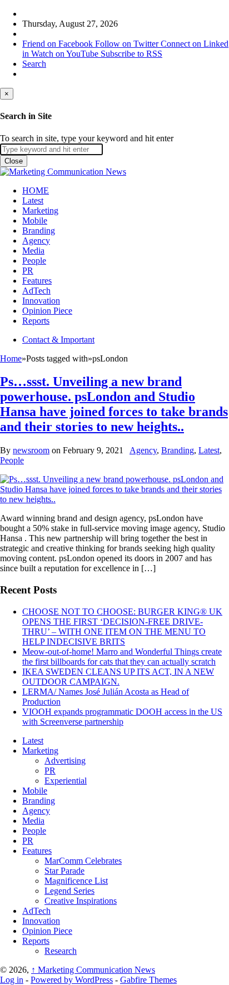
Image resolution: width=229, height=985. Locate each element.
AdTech (36, 290)
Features (37, 280)
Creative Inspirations (80, 900)
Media (33, 250)
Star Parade (64, 870)
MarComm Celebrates (83, 860)
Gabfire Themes (148, 979)
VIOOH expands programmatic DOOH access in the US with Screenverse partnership (122, 716)
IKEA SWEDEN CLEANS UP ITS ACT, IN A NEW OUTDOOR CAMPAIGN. (118, 676)
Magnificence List (76, 880)
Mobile (34, 220)
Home (11, 358)
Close (13, 161)
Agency (36, 240)
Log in (11, 979)
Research (60, 951)
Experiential (65, 780)
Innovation (41, 300)
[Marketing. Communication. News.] (63, 171)
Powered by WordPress (72, 979)
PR (27, 270)
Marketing (40, 210)
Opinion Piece (47, 310)
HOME (35, 190)
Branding (38, 230)
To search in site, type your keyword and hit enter (86, 138)
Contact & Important (58, 339)
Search (34, 63)
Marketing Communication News (93, 969)
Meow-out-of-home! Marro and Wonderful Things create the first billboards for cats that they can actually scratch (122, 656)
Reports (35, 320)
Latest (32, 200)
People (34, 260)
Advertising (65, 760)
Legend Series (69, 890)
